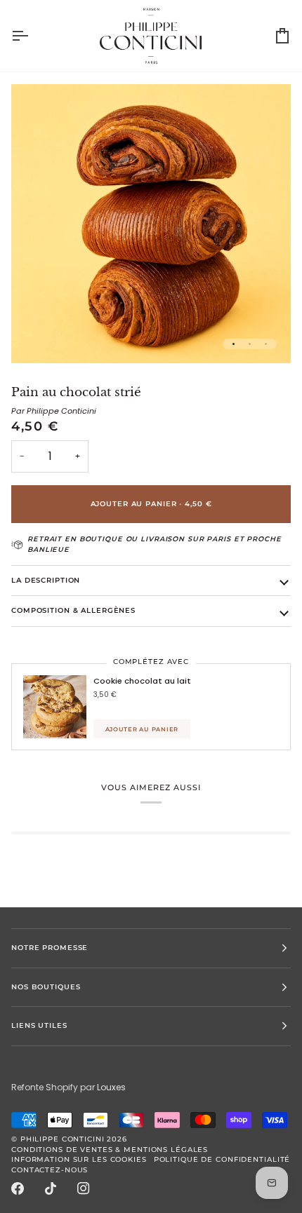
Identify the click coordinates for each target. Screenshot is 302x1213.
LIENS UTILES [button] (39, 1025)
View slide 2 (250, 344)
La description (45, 580)
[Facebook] (17, 1188)
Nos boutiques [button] (45, 987)
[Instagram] (83, 1188)
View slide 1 (233, 344)
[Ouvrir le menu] (32, 36)
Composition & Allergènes (73, 610)
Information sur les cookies (79, 1159)
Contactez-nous (49, 1170)
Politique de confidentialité (222, 1159)
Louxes (111, 1087)
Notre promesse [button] (49, 947)
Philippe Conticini (62, 1139)
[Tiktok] (50, 1188)
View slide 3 (266, 344)
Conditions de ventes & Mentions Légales (109, 1149)
